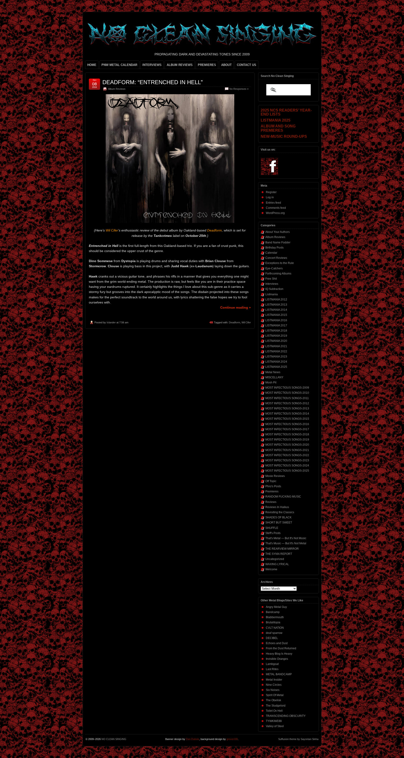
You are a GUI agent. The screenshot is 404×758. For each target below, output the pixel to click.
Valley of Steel (275, 726)
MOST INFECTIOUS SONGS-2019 (287, 439)
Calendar (271, 252)
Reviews (270, 502)
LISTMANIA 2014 (276, 309)
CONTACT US (246, 65)
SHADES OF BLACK (278, 517)
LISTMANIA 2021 (276, 346)
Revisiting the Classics (279, 512)
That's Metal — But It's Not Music (285, 538)
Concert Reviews (276, 258)
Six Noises (272, 690)
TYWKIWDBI (274, 721)
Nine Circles (273, 684)
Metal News (272, 372)
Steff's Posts (273, 533)
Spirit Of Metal (275, 695)
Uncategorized (274, 559)
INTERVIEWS (152, 65)
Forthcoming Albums (278, 273)
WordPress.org (275, 213)
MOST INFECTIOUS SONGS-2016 (287, 424)
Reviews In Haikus (277, 507)
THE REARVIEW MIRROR (282, 548)
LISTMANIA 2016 (276, 320)
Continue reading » (235, 307)
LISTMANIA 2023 (276, 356)
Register (271, 192)
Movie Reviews (275, 476)
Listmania (271, 294)
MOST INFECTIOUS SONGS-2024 (287, 465)
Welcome (271, 569)
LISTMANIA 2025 (276, 366)
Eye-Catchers (274, 268)
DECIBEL (272, 638)
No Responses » (239, 88)
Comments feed (276, 207)
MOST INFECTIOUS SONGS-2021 (287, 450)
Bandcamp (273, 612)
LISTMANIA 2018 (276, 330)
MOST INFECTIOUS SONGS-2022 (287, 455)
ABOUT (226, 65)
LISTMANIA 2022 (276, 351)
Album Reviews (117, 88)
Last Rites (272, 669)
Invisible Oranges (277, 659)
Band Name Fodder (277, 242)
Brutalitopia (273, 622)
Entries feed (273, 202)
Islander (111, 322)
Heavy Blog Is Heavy (279, 653)
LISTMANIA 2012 (276, 299)
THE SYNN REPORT (278, 554)
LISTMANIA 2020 (276, 341)
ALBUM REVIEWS (180, 65)
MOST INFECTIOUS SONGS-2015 (287, 418)
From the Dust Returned (281, 648)
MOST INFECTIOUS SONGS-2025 (287, 470)
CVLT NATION (275, 627)
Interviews (271, 283)
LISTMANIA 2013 (276, 304)
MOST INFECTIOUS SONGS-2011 (287, 398)
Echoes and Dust (277, 643)
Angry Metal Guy (276, 607)
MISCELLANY (274, 377)
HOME (91, 65)
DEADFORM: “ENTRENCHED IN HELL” (152, 82)
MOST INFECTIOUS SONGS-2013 (287, 408)
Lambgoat (272, 664)
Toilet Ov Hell (274, 710)
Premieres (271, 491)
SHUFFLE (271, 528)
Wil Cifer (246, 322)
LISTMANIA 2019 (276, 335)
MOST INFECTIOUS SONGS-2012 (287, 403)
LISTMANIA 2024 (276, 361)
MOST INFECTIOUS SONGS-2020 (287, 444)
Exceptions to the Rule (279, 263)
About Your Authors (277, 232)
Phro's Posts (273, 486)
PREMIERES (207, 65)
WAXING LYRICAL (277, 564)
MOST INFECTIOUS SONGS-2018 (287, 434)
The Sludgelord (275, 705)
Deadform (234, 322)
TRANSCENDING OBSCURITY (286, 716)
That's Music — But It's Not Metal (285, 543)
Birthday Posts (274, 247)
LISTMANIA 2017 (276, 325)
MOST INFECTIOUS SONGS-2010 (287, 392)
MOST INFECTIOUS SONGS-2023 (287, 460)
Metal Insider (274, 679)
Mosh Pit (270, 382)
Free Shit (271, 278)
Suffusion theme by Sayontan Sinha (298, 739)
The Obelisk (273, 700)
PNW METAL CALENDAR (119, 65)
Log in (270, 197)
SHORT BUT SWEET (278, 522)
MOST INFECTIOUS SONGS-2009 (287, 387)
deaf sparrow (274, 633)
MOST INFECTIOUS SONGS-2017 (287, 429)
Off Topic (270, 481)
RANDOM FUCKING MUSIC (283, 496)
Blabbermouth (275, 617)
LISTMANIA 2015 (276, 315)
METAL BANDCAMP (279, 674)
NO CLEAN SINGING (113, 739)
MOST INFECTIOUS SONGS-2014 (287, 413)
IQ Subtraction (274, 289)
